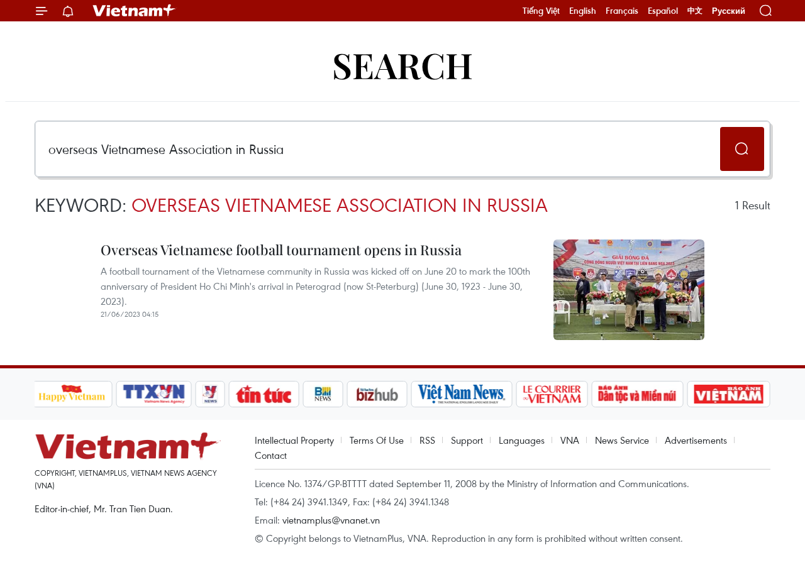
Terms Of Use (377, 440)
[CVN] (552, 394)
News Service (622, 440)
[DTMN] (638, 394)
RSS (427, 440)
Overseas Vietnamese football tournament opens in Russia (281, 249)
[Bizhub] (377, 394)
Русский (728, 11)
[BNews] (323, 394)
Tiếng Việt (541, 10)
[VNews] (210, 394)
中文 (694, 10)
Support (467, 440)
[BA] (728, 394)
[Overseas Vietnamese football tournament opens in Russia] (628, 289)
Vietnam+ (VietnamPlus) (134, 10)
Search (402, 64)
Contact (271, 455)
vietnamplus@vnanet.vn (331, 520)
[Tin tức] (263, 394)
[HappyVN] (72, 394)
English (582, 10)
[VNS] (462, 394)
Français (622, 10)
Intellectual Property (294, 440)
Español (663, 10)
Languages (522, 440)
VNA (569, 440)
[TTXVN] (153, 394)
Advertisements (696, 440)
